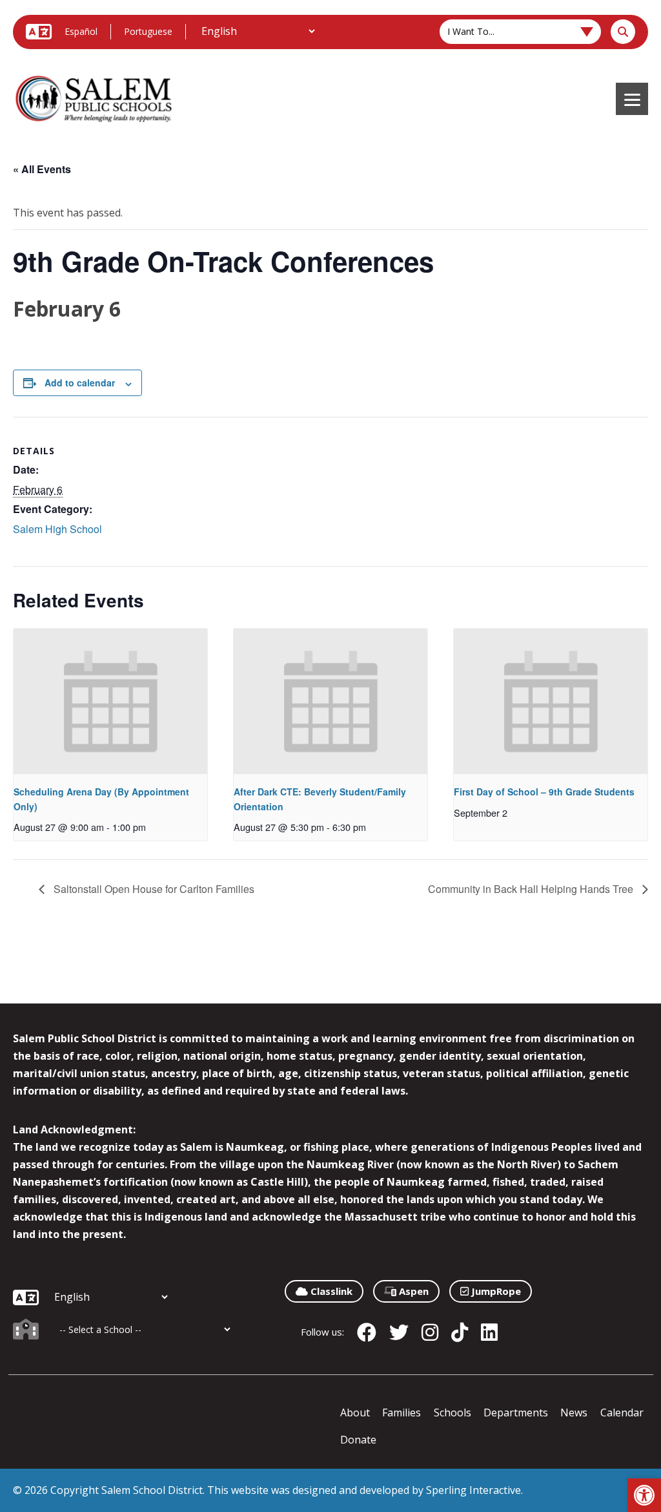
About (355, 1412)
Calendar (622, 1412)
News (573, 1412)
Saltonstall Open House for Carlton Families (152, 888)
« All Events (42, 169)
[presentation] (110, 701)
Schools (452, 1412)
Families (401, 1412)
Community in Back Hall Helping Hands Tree (532, 888)
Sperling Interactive (473, 1490)
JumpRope (495, 1291)
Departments (515, 1412)
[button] (644, 1495)
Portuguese (148, 31)
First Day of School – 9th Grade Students (544, 791)
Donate (358, 1440)
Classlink (330, 1291)
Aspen (412, 1291)
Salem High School (57, 528)
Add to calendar (80, 382)
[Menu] (632, 99)
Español (81, 31)
